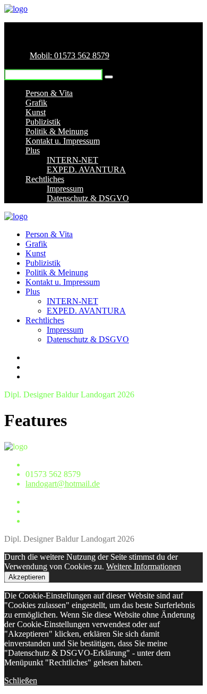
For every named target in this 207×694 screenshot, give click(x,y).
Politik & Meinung (56, 131)
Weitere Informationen (143, 566)
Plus (32, 150)
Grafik (36, 102)
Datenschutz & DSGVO (88, 198)
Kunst (35, 112)
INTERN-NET (72, 159)
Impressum (65, 188)
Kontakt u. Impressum (62, 140)
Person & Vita (49, 93)
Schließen (20, 680)
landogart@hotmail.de (62, 483)
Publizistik (43, 121)
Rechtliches (44, 179)
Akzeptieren (26, 577)
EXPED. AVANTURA (86, 169)
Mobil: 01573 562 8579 (69, 55)
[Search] (109, 77)
